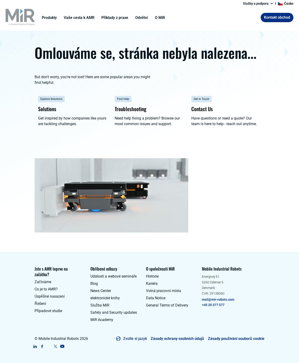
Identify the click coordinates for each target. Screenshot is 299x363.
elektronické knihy (105, 298)
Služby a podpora (256, 3)
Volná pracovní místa (163, 291)
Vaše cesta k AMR (79, 17)
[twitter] (55, 346)
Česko (288, 3)
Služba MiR (99, 305)
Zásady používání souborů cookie (236, 338)
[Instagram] (49, 346)
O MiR (160, 17)
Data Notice (155, 298)
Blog (94, 283)
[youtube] (62, 346)
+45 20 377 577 (213, 305)
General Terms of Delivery (167, 305)
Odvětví (141, 17)
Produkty (49, 17)
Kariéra (152, 283)
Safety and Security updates (113, 312)
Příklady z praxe (114, 17)
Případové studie (48, 311)
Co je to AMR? (46, 289)
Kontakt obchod (277, 17)
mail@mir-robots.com (218, 299)
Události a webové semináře (113, 276)
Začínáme (43, 282)
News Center (100, 291)
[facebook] (42, 346)
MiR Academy (101, 319)
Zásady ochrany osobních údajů (177, 338)
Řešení (40, 303)
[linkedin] (35, 346)
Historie (152, 276)
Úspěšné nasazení (50, 296)
